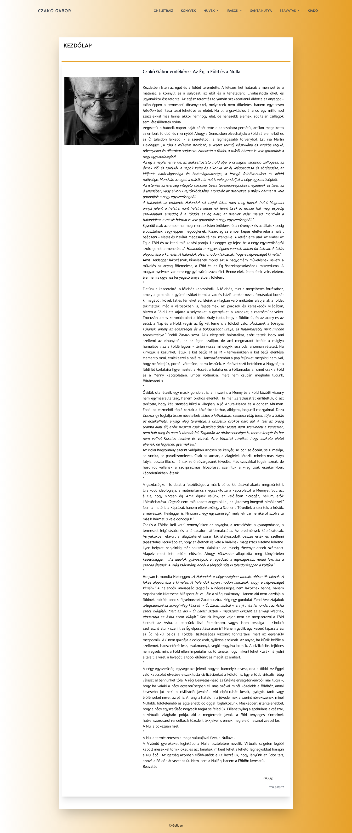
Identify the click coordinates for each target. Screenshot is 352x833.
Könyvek (188, 11)
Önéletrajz (163, 11)
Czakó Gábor (54, 11)
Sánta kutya (261, 11)
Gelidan (177, 825)
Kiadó (313, 11)
